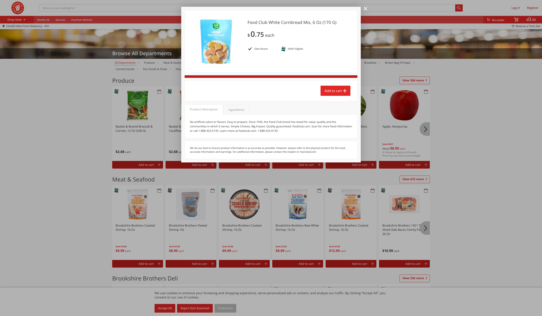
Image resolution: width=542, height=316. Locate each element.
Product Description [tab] (204, 109)
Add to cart (333, 90)
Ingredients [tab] (236, 110)
